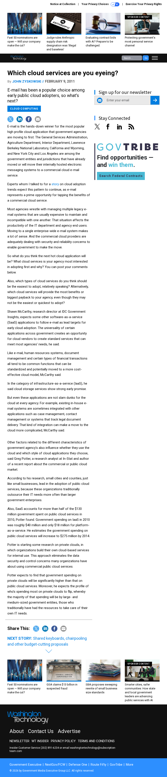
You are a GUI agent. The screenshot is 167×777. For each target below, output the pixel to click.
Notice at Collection (62, 4)
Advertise (69, 731)
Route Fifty (98, 765)
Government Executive (26, 765)
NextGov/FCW (55, 765)
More (129, 765)
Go (146, 58)
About (17, 731)
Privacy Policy (63, 741)
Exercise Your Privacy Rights (144, 4)
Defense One (78, 765)
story (55, 184)
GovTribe (116, 765)
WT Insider (40, 741)
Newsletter (19, 741)
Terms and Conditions (96, 741)
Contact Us (40, 731)
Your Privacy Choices (95, 4)
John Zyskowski (26, 81)
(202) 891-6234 (50, 747)
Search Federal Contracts (121, 176)
